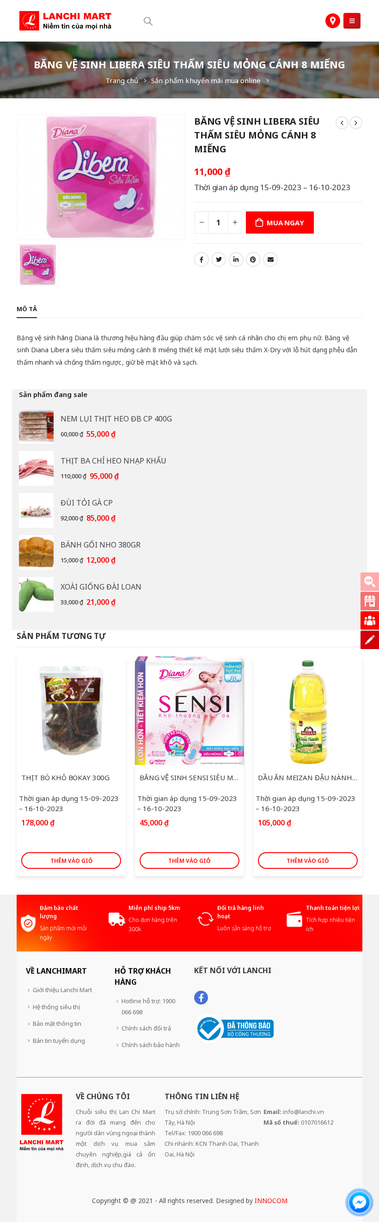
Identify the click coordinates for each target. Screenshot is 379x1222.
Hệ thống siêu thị (56, 1007)
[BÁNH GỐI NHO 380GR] (36, 552)
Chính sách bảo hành (151, 1045)
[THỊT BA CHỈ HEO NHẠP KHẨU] (36, 468)
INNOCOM (271, 1200)
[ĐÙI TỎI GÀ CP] (36, 510)
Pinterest (253, 259)
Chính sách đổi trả (146, 1028)
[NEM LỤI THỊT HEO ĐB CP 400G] (36, 426)
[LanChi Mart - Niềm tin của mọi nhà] (65, 21)
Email (270, 259)
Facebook (201, 259)
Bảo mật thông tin (57, 1023)
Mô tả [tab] (27, 309)
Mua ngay (285, 222)
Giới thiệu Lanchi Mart (62, 990)
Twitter (218, 259)
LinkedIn (236, 259)
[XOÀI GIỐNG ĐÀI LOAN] (36, 594)
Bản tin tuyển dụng (59, 1040)
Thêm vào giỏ (71, 861)
